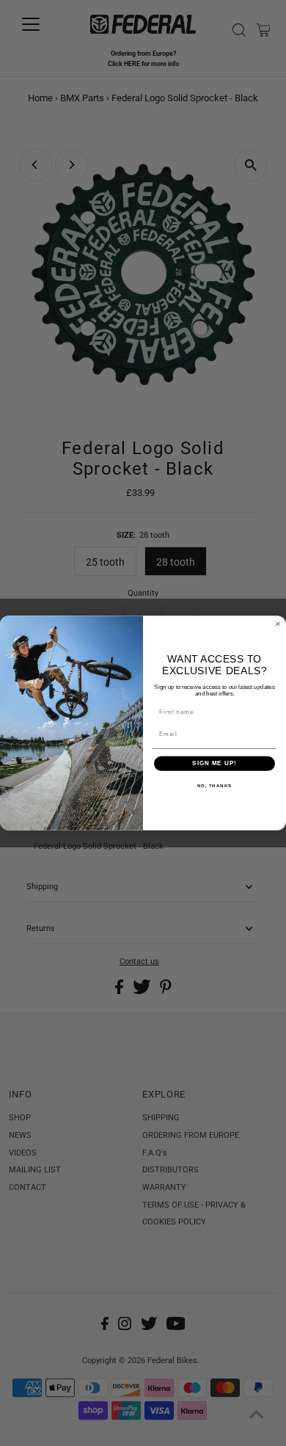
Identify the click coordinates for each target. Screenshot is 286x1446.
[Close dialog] (278, 623)
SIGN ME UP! (214, 763)
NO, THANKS (214, 785)
